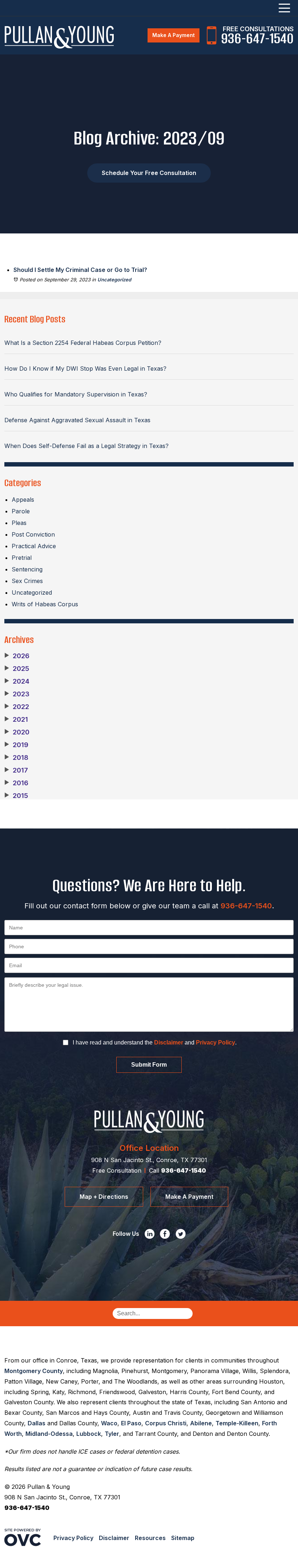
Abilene (201, 1423)
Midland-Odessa (49, 1433)
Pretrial (22, 557)
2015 (16, 795)
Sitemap (182, 1537)
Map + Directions (104, 1196)
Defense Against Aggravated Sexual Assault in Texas (77, 420)
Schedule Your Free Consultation (149, 172)
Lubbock (88, 1433)
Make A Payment (173, 35)
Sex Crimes (27, 581)
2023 (16, 694)
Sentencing (27, 569)
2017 (16, 770)
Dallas (36, 1423)
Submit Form (149, 1065)
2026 (16, 656)
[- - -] (284, 8)
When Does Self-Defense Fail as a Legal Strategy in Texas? (86, 445)
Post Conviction (33, 534)
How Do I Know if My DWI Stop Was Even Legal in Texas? (85, 368)
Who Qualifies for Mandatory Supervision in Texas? (75, 394)
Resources (150, 1537)
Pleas (19, 522)
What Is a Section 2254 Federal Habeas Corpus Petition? (82, 342)
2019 (16, 745)
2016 (16, 783)
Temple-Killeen (237, 1423)
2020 (16, 732)
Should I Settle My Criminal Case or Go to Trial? (80, 269)
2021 (16, 719)
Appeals (23, 499)
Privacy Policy (215, 1042)
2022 (16, 706)
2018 (16, 757)
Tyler (112, 1433)
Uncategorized (114, 279)
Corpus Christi (165, 1423)
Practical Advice (34, 546)
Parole (21, 511)
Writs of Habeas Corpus (45, 604)
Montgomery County (33, 1370)
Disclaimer (168, 1042)
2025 (16, 668)
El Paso (131, 1423)
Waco (109, 1423)
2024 (16, 681)
